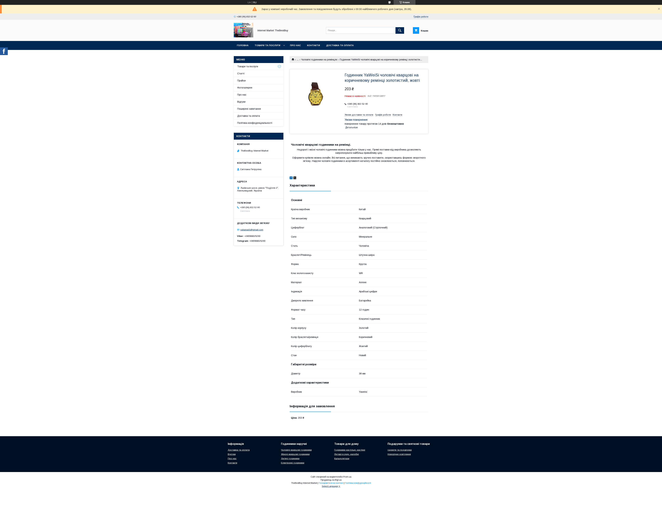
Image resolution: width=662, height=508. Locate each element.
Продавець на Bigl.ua (331, 480)
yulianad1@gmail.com (251, 229)
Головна (242, 45)
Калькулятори (341, 458)
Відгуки (241, 101)
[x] (294, 178)
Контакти (313, 45)
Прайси (241, 80)
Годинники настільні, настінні (349, 450)
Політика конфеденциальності (254, 123)
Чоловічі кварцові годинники (296, 450)
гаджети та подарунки (400, 450)
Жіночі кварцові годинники (295, 454)
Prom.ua (347, 477)
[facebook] (291, 178)
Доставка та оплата (340, 45)
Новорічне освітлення (399, 454)
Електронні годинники (292, 463)
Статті (240, 73)
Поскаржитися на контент (331, 483)
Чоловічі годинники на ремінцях (319, 59)
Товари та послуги (267, 45)
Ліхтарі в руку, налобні (346, 454)
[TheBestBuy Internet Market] (243, 36)
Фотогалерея (244, 87)
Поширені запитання (249, 108)
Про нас (295, 45)
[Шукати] (399, 30)
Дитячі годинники (290, 458)
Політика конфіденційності (358, 483)
